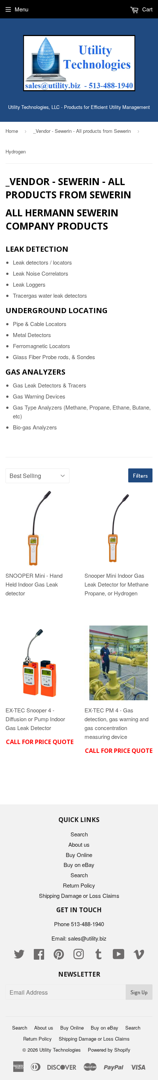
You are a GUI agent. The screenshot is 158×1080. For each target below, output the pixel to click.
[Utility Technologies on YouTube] (119, 956)
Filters (140, 475)
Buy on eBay (79, 864)
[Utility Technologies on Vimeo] (138, 956)
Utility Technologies (60, 1049)
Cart (146, 9)
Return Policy (79, 885)
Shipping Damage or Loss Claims (79, 895)
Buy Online (79, 854)
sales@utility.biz (87, 938)
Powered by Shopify (109, 1049)
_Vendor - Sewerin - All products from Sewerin (82, 130)
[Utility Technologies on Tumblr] (98, 956)
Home (12, 130)
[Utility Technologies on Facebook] (38, 956)
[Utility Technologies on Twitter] (19, 956)
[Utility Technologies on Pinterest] (58, 956)
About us (79, 844)
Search (79, 834)
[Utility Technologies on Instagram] (78, 956)
